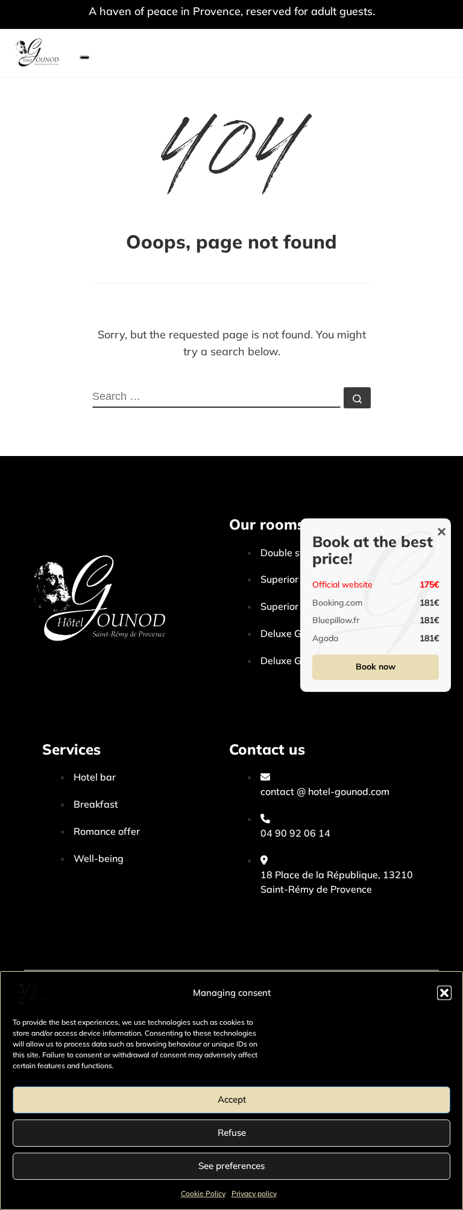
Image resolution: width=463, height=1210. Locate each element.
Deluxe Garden (294, 660)
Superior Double (296, 579)
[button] (444, 993)
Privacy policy (254, 1193)
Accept (232, 1099)
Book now (375, 666)
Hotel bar (95, 777)
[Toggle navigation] (84, 57)
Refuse (232, 1132)
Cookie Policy (203, 1193)
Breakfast (96, 804)
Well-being (99, 858)
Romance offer (107, 831)
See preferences (231, 1165)
